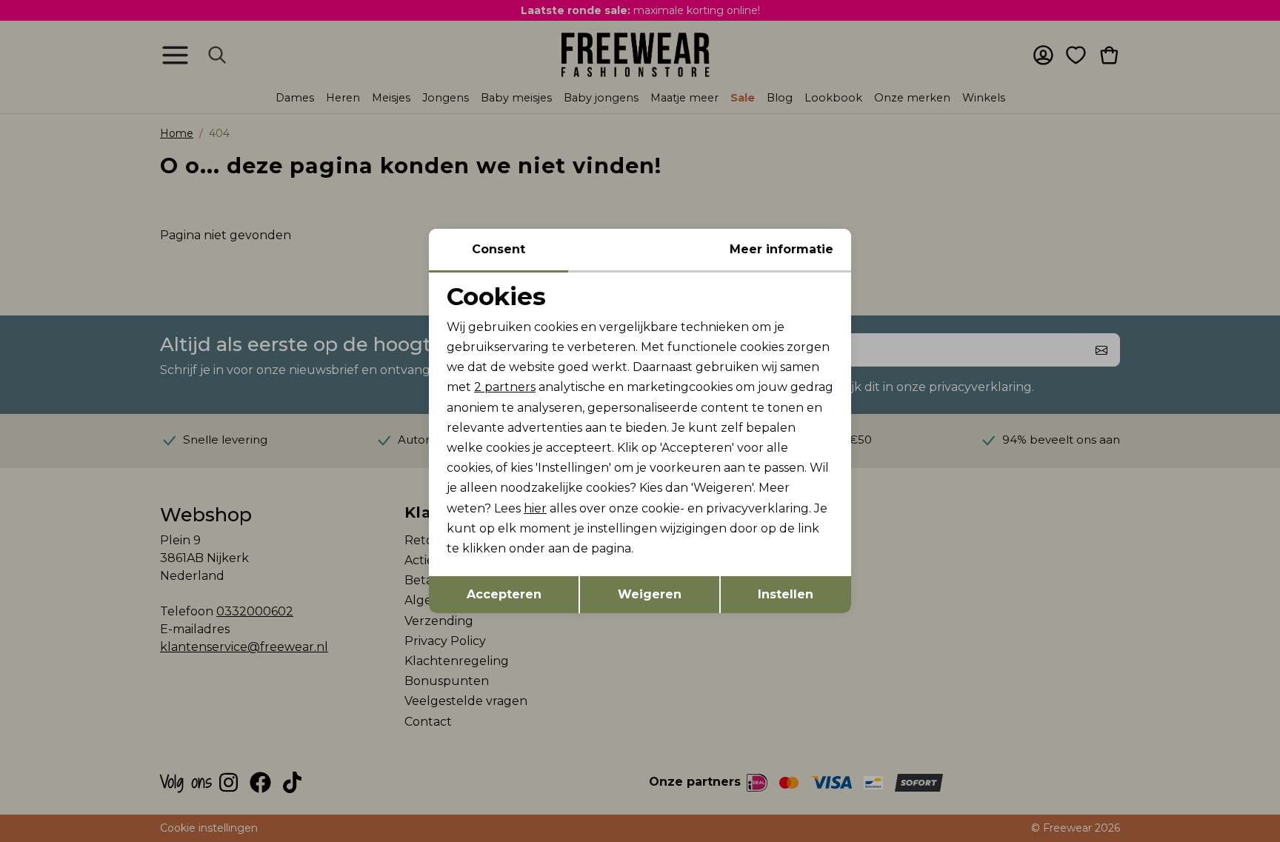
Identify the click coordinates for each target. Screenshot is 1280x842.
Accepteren (504, 594)
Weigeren (649, 594)
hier (535, 508)
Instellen (785, 594)
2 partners (505, 387)
